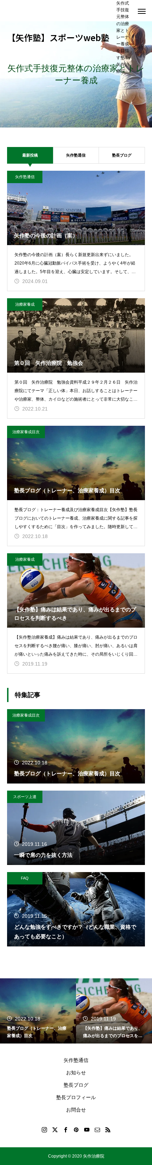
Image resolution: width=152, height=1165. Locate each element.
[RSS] (107, 1129)
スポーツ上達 (24, 796)
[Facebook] (65, 1129)
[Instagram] (44, 1129)
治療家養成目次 (26, 432)
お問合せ (76, 1110)
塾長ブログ (121, 155)
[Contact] (97, 1129)
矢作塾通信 (76, 155)
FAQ (25, 878)
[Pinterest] (76, 1129)
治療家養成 (25, 304)
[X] (54, 1129)
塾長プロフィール (76, 1097)
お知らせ (76, 1072)
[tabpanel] (76, 74)
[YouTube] (86, 1129)
